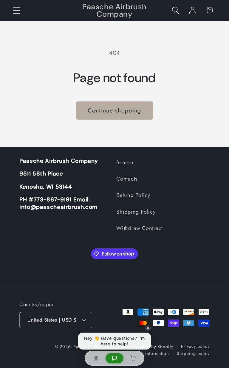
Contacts (126, 179)
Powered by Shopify (152, 347)
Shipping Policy (136, 212)
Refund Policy (133, 195)
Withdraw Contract (139, 228)
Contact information (148, 353)
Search (125, 162)
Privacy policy (195, 346)
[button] (16, 10)
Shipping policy (193, 353)
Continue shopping (114, 110)
